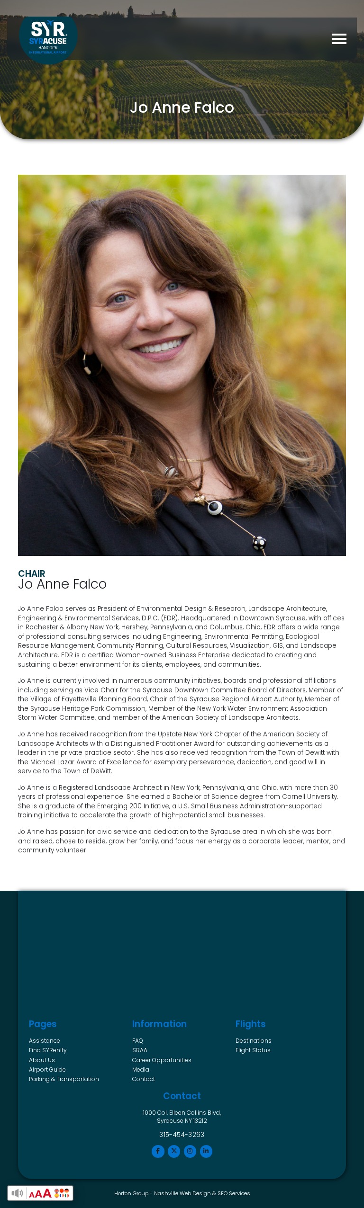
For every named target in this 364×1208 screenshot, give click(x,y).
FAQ (137, 1041)
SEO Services (234, 1193)
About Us (42, 1060)
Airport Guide (47, 1069)
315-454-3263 (182, 1134)
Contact (143, 1079)
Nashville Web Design (182, 1193)
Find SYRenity (48, 1050)
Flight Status (253, 1050)
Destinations (254, 1041)
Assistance (44, 1041)
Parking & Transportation (64, 1079)
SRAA (139, 1050)
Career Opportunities (161, 1060)
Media (140, 1069)
